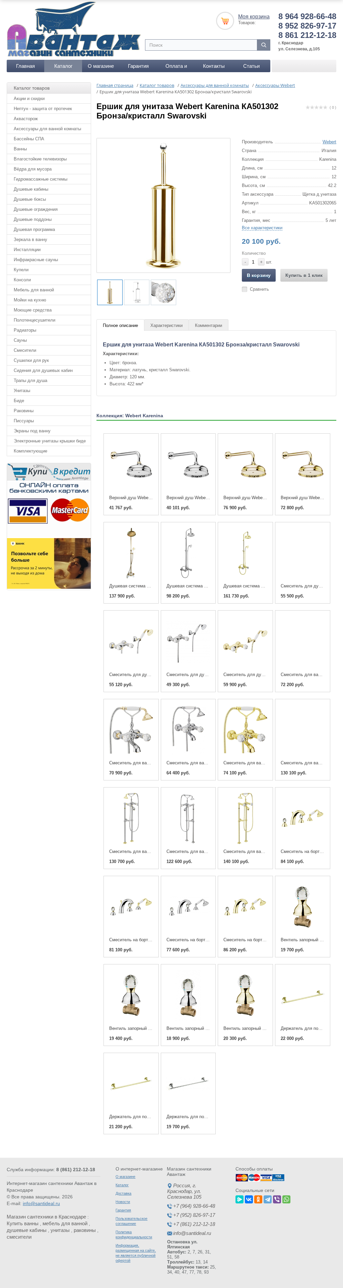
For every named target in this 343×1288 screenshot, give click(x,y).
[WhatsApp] (286, 1198)
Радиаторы (25, 330)
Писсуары (24, 420)
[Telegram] (268, 1198)
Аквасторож (26, 118)
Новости (123, 1202)
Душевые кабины (31, 189)
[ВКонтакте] (249, 1198)
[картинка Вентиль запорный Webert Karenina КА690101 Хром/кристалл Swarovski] (188, 995)
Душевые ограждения (36, 209)
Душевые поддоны (33, 219)
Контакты (214, 66)
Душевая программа (34, 229)
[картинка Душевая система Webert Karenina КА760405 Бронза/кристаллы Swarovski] (131, 553)
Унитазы (22, 390)
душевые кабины (27, 1230)
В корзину (259, 275)
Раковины (23, 410)
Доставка (123, 1193)
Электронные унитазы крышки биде (50, 440)
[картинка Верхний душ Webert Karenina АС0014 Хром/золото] (131, 464)
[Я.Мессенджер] (239, 1198)
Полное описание (120, 325)
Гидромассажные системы (40, 179)
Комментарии (208, 325)
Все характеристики (262, 227)
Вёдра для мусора (33, 169)
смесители (19, 1237)
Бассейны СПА (29, 138)
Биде (19, 400)
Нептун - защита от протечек (43, 108)
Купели (21, 269)
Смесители (25, 350)
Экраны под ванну (32, 430)
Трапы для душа (30, 380)
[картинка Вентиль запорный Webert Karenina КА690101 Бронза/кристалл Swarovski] (303, 907)
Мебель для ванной (34, 289)
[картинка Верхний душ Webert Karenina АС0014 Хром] (188, 464)
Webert (329, 141)
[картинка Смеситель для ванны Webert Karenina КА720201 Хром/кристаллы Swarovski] (188, 730)
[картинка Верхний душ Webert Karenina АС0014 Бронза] (303, 464)
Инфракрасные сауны (36, 259)
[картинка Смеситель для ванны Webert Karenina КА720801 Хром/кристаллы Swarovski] (188, 818)
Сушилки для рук (31, 360)
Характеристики (166, 325)
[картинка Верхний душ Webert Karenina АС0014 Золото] (245, 464)
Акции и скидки (29, 98)
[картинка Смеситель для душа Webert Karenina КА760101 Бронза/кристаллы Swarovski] (303, 553)
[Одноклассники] (258, 1198)
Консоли (22, 279)
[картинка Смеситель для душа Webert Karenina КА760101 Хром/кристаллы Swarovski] (188, 641)
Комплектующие (30, 451)
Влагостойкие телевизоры (40, 158)
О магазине (101, 66)
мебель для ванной (65, 1223)
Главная (25, 66)
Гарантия (138, 66)
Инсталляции (27, 249)
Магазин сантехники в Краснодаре (46, 1217)
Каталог (63, 66)
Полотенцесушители (34, 320)
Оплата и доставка (176, 67)
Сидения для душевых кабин (43, 370)
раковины (85, 1230)
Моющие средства (33, 310)
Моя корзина (254, 16)
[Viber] (277, 1198)
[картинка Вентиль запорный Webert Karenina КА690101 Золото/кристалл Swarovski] (245, 995)
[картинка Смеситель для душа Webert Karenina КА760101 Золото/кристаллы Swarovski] (245, 641)
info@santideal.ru (41, 1203)
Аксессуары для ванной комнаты (47, 128)
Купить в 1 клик (304, 275)
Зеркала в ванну (30, 239)
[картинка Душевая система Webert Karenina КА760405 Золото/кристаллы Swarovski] (245, 553)
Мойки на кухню (30, 299)
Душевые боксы (30, 199)
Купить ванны (23, 1223)
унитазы (60, 1230)
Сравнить (259, 289)
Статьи (251, 66)
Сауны (20, 340)
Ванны (20, 148)
